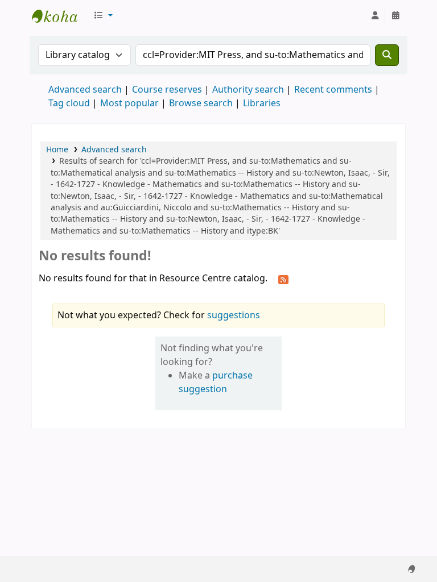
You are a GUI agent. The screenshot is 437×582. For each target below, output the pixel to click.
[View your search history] (395, 16)
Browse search (201, 103)
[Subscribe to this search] (283, 279)
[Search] (387, 55)
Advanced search (85, 90)
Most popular (129, 103)
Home (57, 150)
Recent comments (333, 90)
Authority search (248, 90)
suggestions (233, 315)
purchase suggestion (216, 382)
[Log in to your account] (375, 16)
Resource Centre (60, 16)
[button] (103, 16)
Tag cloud (69, 103)
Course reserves (167, 90)
